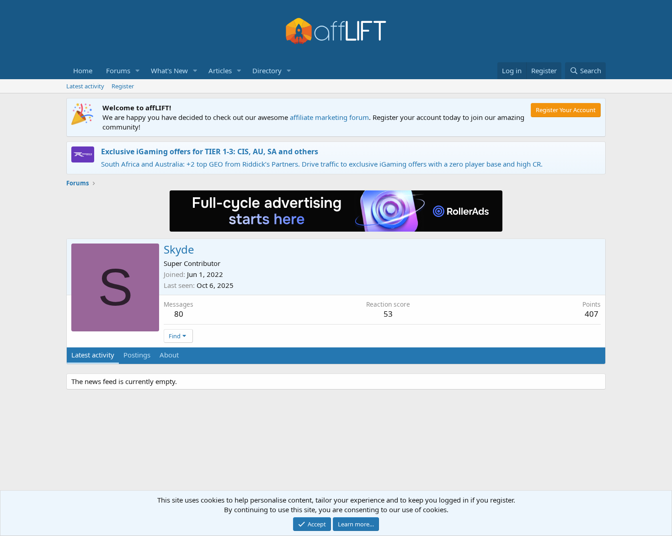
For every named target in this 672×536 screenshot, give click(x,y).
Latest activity (85, 86)
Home (82, 70)
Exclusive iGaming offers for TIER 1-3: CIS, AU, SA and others (209, 151)
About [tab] (169, 354)
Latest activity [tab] (92, 354)
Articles (220, 70)
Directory (267, 70)
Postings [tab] (136, 354)
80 (178, 314)
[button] (137, 70)
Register (123, 86)
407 (591, 314)
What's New (169, 70)
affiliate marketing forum (329, 117)
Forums (118, 70)
